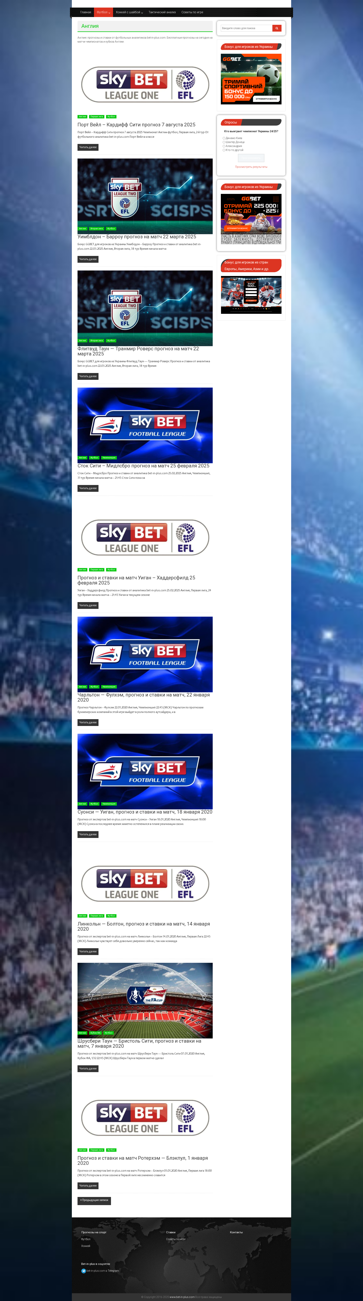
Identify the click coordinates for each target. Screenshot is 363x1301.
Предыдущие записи (95, 1200)
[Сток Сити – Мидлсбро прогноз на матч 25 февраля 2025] (145, 425)
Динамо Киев (234, 138)
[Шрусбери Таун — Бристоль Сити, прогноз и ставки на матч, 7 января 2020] (145, 1000)
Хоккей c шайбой (128, 12)
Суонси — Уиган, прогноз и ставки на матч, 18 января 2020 (145, 812)
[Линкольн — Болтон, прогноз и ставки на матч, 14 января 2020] (145, 883)
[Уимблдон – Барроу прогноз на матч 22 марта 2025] (145, 196)
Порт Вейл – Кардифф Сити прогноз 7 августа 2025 (136, 124)
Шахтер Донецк (235, 142)
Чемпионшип (109, 458)
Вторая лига (97, 229)
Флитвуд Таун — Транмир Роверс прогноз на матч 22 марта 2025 (138, 351)
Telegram (113, 1270)
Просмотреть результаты (251, 166)
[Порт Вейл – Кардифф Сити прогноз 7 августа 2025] (145, 84)
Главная (85, 12)
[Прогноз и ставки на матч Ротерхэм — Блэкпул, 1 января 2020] (145, 1117)
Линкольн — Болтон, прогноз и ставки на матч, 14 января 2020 (144, 926)
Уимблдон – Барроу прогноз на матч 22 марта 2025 (137, 236)
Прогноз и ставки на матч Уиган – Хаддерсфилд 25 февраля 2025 (136, 580)
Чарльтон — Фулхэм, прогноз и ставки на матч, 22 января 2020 (144, 697)
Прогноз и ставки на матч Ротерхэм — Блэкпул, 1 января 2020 (143, 1160)
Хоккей (85, 1245)
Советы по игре (192, 12)
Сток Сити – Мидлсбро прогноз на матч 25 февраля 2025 (143, 466)
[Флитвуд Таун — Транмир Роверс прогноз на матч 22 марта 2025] (145, 308)
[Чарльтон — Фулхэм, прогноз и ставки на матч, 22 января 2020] (145, 654)
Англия (82, 117)
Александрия (234, 146)
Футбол (102, 12)
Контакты (236, 1232)
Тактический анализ (162, 12)
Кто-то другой (234, 150)
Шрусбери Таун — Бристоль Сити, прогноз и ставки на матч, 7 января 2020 (139, 1043)
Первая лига (97, 117)
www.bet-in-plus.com (182, 1297)
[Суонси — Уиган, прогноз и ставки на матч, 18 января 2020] (145, 771)
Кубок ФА (95, 1033)
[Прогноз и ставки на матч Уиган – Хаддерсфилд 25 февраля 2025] (145, 537)
